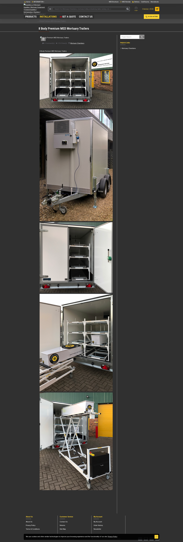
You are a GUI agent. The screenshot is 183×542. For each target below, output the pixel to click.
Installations (32, 21)
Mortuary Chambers (77, 43)
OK (156, 537)
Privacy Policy (112, 537)
